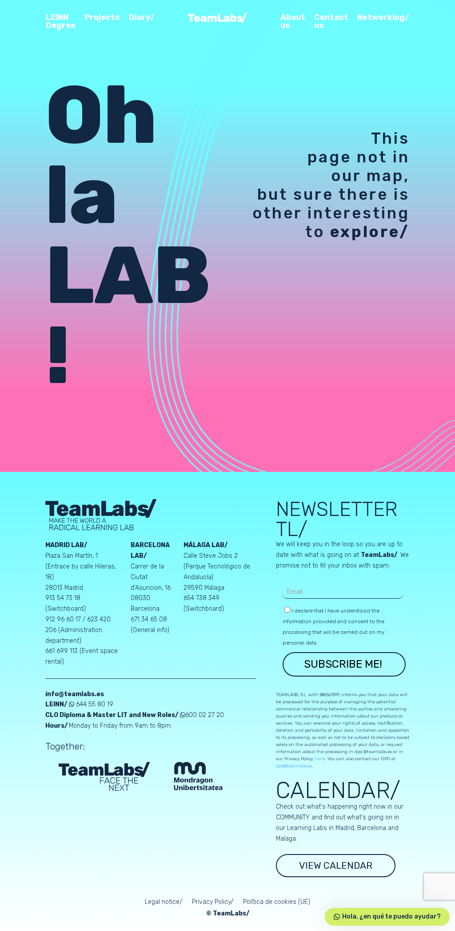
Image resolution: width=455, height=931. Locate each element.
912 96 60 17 (63, 619)
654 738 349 (202, 598)
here (320, 759)
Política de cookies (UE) (276, 902)
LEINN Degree (61, 21)
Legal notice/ (163, 902)
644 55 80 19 (94, 704)
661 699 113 (61, 651)
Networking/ (383, 17)
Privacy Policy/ (212, 902)
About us (292, 21)
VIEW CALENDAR (335, 865)
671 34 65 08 (149, 619)
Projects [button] (102, 17)
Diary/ (142, 17)
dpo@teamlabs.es (294, 766)
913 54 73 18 (62, 598)
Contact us (331, 21)
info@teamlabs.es (74, 694)
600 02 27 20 (204, 715)
